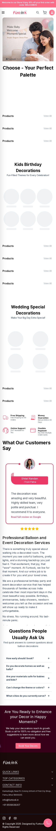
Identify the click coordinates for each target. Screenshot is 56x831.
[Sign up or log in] (52, 12)
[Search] (37, 12)
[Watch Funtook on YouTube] (15, 818)
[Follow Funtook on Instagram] (4, 818)
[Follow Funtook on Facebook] (9, 818)
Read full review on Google (26, 517)
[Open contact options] (48, 823)
